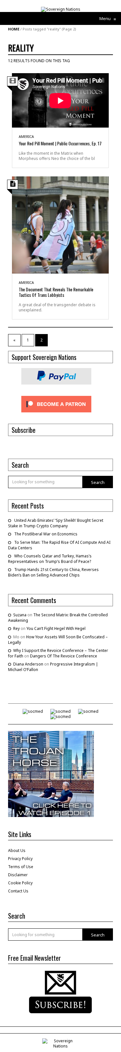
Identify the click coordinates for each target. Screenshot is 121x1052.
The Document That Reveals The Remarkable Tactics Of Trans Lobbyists (56, 292)
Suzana (19, 615)
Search (98, 482)
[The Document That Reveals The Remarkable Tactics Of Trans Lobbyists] (60, 224)
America (26, 136)
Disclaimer (18, 875)
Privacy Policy (20, 858)
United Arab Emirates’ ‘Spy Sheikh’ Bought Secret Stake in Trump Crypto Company (55, 523)
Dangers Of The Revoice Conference (63, 656)
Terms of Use (20, 866)
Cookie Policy (20, 883)
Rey (16, 628)
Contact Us (18, 891)
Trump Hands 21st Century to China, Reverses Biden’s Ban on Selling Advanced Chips (53, 572)
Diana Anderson (28, 664)
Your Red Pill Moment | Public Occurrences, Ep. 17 (60, 143)
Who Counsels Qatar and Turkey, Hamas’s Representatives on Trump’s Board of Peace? (50, 558)
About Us (16, 850)
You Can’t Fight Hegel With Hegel (56, 628)
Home (13, 29)
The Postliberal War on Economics (45, 534)
